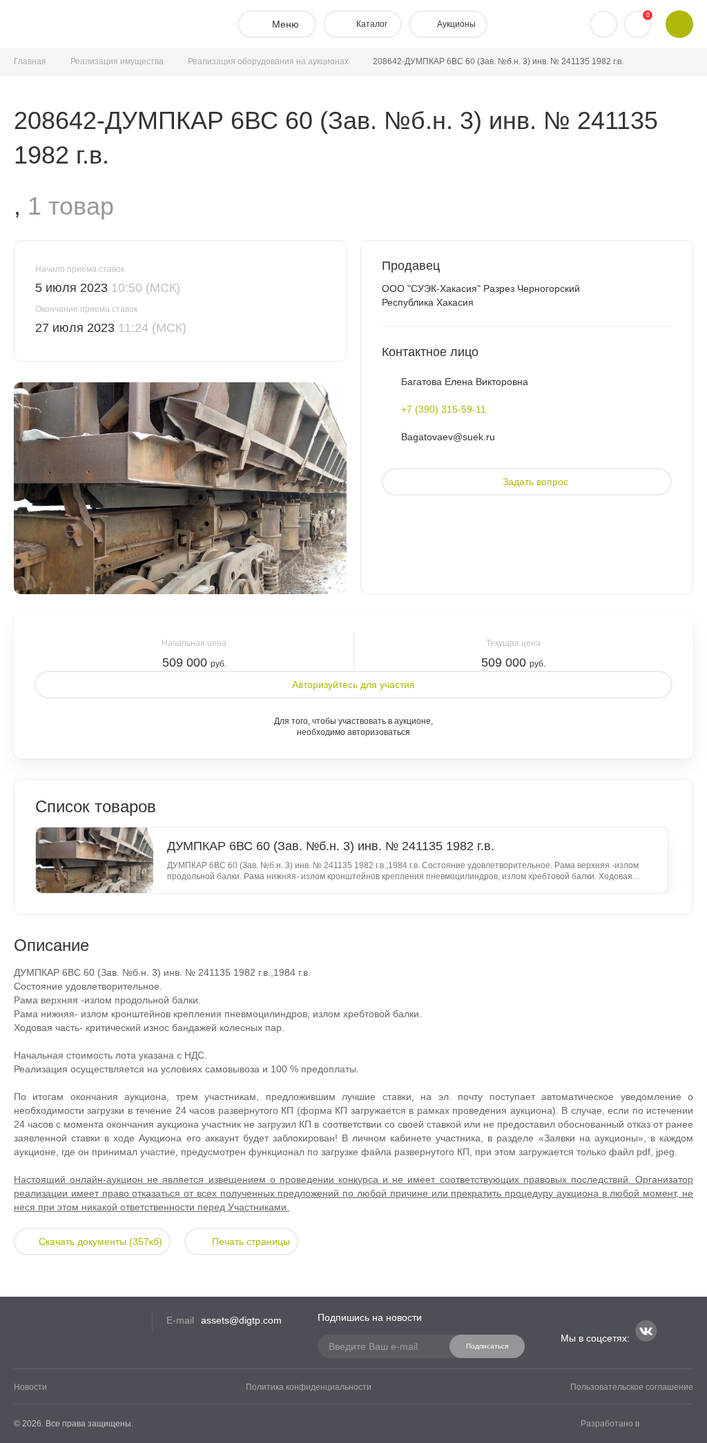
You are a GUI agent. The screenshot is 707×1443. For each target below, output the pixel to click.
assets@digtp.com (241, 1320)
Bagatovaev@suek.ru (448, 436)
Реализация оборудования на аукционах (268, 61)
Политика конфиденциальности (308, 1387)
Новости (30, 1387)
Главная (30, 61)
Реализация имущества (117, 61)
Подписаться (487, 1346)
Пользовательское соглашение (631, 1387)
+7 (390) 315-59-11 (443, 409)
